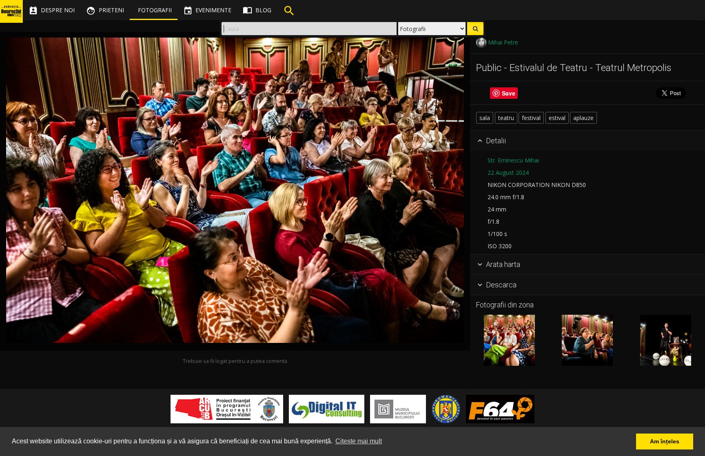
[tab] (587, 141)
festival (531, 118)
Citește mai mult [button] (358, 441)
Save (508, 93)
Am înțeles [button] (664, 441)
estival (557, 118)
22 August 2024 (508, 172)
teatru (506, 118)
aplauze (583, 118)
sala (484, 118)
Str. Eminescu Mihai (513, 160)
